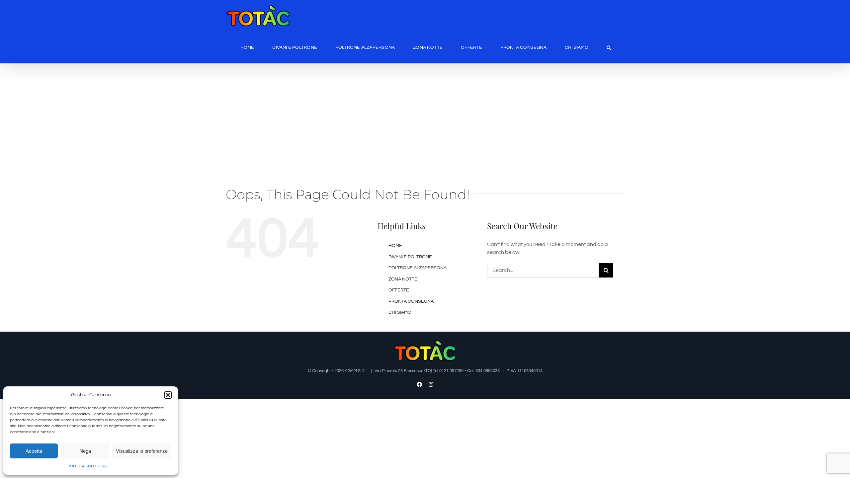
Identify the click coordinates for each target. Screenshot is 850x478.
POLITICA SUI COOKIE (87, 466)
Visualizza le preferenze (142, 451)
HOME (395, 245)
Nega (85, 451)
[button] (168, 395)
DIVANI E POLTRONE (410, 257)
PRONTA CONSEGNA (411, 301)
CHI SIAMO (399, 312)
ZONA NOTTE (402, 279)
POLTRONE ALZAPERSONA (417, 268)
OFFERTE (398, 290)
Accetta (34, 451)
